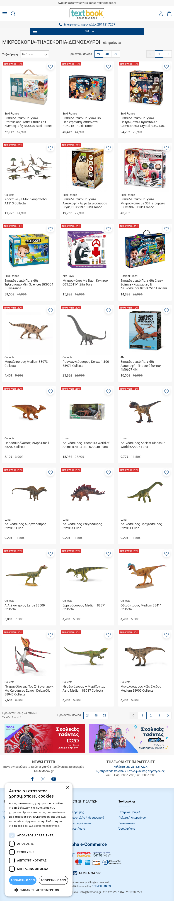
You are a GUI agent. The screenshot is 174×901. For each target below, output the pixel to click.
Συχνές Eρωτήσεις (72, 828)
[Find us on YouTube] (53, 779)
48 (107, 54)
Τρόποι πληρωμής (72, 812)
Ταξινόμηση (10, 54)
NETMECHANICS (101, 886)
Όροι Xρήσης (126, 828)
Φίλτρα (89, 31)
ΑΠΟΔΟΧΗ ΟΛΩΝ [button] (23, 880)
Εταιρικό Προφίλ (129, 812)
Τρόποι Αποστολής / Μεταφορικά (82, 817)
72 (115, 54)
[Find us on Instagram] (43, 779)
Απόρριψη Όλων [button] (53, 880)
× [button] (67, 787)
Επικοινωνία (126, 823)
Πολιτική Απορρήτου (132, 817)
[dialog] (38, 839)
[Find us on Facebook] (32, 779)
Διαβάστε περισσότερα (44, 826)
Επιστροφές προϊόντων (75, 823)
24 (98, 54)
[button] (50, 66)
